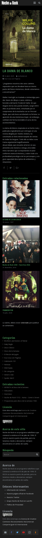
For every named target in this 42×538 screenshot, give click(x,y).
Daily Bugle (8, 344)
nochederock (22, 76)
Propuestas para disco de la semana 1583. (20, 401)
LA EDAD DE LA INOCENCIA (12, 219)
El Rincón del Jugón (11, 354)
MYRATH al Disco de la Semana (16, 387)
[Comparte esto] (5, 168)
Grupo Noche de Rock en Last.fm (19, 501)
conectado (25, 323)
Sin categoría (9, 371)
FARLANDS (8, 391)
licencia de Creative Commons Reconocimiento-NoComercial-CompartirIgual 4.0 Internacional (19, 413)
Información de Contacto (16, 490)
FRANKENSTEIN (8, 310)
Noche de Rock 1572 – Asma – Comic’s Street (21, 397)
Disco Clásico (9, 347)
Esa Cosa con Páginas (12, 79)
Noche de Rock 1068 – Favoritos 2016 (16, 265)
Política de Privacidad (15, 504)
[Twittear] (11, 168)
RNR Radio (8, 368)
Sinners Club (9, 375)
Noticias (7, 364)
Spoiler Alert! (9, 378)
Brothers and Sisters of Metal (15, 341)
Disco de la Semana (11, 351)
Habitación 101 (10, 361)
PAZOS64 (8, 394)
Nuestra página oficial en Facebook (20, 493)
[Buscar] (39, 2)
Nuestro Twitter (13, 497)
